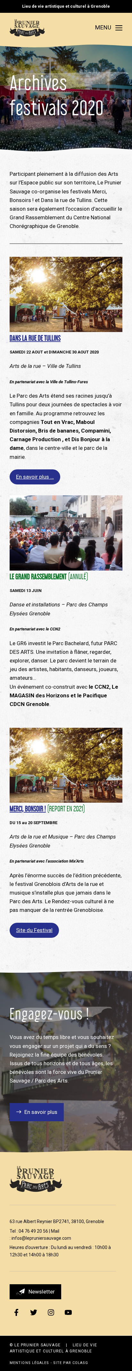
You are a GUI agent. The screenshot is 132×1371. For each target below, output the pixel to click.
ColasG (80, 1363)
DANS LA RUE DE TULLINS (35, 337)
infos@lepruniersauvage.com (41, 1238)
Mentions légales (29, 1363)
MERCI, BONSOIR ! (28, 808)
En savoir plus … (35, 477)
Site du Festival (34, 930)
